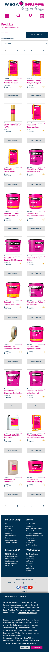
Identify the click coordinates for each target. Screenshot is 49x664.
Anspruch (8, 531)
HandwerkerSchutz (12, 556)
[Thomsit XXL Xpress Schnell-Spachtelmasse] (36, 422)
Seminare (29, 526)
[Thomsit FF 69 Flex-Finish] (36, 245)
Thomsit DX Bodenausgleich (33, 126)
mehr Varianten (13, 96)
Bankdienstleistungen (34, 528)
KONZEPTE (9, 566)
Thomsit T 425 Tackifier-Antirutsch (12, 436)
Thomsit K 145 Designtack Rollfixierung (13, 259)
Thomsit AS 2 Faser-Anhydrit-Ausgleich (11, 82)
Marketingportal (11, 563)
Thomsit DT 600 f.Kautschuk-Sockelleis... (12, 347)
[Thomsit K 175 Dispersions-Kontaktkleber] (12, 289)
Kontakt (28, 570)
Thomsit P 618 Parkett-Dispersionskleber (35, 170)
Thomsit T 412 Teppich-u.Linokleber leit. (35, 392)
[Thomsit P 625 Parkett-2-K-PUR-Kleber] (36, 289)
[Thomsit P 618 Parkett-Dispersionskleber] (36, 156)
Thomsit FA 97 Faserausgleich (9, 170)
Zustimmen (37, 647)
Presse (7, 538)
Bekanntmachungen (12, 540)
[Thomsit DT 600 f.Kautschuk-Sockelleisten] (12, 334)
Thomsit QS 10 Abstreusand (9, 480)
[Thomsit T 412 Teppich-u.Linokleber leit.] (36, 378)
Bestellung (30, 559)
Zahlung (29, 566)
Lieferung (29, 561)
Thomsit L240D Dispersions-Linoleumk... (36, 215)
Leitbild (8, 528)
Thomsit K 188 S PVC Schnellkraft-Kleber (11, 215)
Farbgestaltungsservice (34, 536)
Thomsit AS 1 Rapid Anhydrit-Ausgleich (34, 82)
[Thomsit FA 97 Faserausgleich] (12, 156)
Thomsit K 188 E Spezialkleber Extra (34, 347)
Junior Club (30, 531)
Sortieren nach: (7, 38)
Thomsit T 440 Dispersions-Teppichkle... (13, 392)
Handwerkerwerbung (34, 533)
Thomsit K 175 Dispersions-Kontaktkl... (12, 303)
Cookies (38, 583)
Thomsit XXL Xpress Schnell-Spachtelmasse (35, 436)
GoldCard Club (31, 524)
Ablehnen (24, 647)
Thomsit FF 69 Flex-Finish (34, 259)
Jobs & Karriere (11, 543)
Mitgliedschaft (10, 536)
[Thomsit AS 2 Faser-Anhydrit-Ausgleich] (12, 68)
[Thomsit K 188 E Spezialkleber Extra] (36, 334)
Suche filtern (36, 35)
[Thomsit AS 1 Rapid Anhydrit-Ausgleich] (36, 68)
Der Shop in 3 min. (32, 554)
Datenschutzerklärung (27, 613)
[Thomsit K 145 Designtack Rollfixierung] (12, 245)
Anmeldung (30, 556)
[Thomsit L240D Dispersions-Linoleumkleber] (36, 201)
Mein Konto (30, 568)
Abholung (29, 563)
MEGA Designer (11, 554)
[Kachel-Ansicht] (6, 34)
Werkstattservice (11, 561)
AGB (9, 583)
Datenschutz (18, 583)
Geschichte (9, 526)
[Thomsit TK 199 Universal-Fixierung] (36, 467)
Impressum (29, 583)
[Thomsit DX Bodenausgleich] (36, 112)
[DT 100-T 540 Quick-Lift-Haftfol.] (12, 112)
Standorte (9, 533)
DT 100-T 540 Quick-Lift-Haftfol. (13, 126)
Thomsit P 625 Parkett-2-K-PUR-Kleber (36, 303)
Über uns (8, 524)
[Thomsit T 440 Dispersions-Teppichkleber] (12, 378)
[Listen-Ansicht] (2, 34)
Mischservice (10, 559)
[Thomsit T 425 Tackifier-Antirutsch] (12, 422)
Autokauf (29, 543)
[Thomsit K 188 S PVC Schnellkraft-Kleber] (12, 201)
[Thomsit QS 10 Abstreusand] (12, 467)
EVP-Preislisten (31, 545)
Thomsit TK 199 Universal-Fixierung (34, 480)
